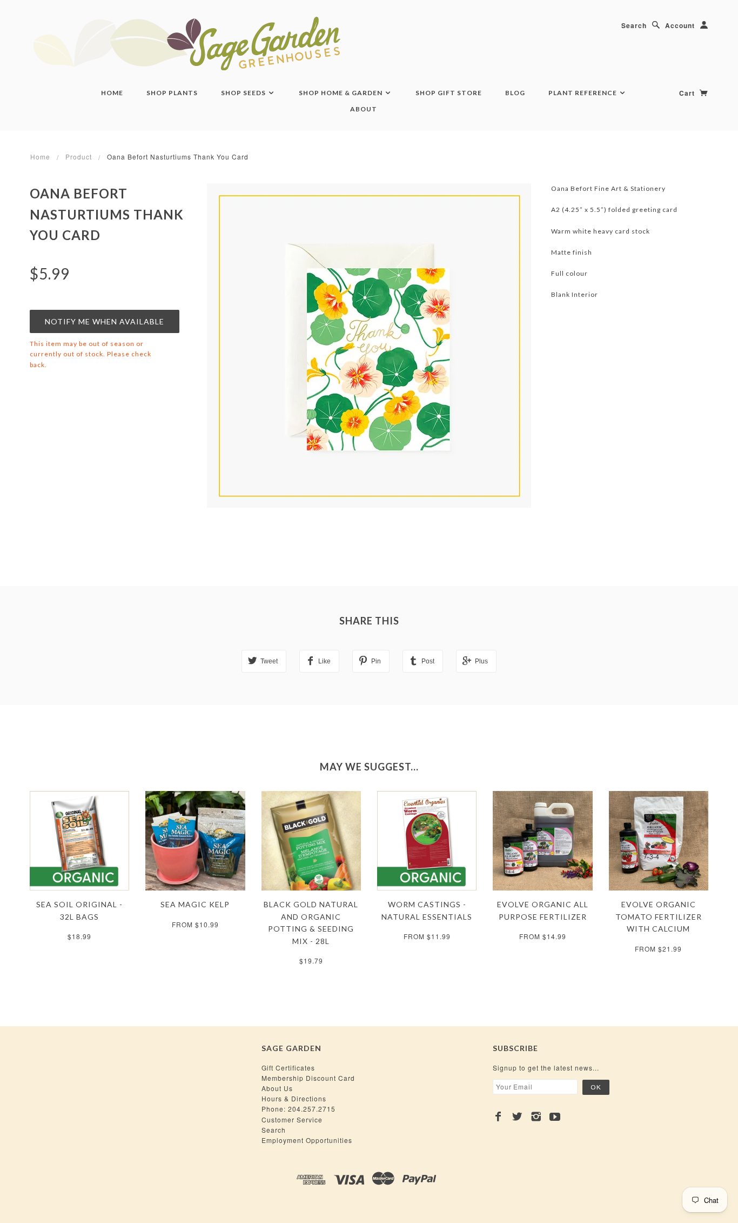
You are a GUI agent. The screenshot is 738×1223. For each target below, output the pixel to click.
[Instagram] (536, 1116)
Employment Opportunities (306, 1140)
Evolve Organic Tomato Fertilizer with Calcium (658, 916)
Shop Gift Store (448, 93)
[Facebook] (498, 1116)
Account (680, 25)
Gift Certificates (288, 1067)
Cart (688, 93)
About (363, 109)
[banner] (246, 43)
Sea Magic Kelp (195, 904)
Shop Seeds (244, 93)
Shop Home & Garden (341, 93)
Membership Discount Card (308, 1077)
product (78, 156)
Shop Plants (172, 93)
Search (634, 25)
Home (112, 93)
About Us (277, 1088)
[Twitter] (517, 1116)
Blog (515, 93)
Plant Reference (583, 93)
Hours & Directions (293, 1098)
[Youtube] (555, 1116)
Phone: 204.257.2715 (298, 1108)
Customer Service (292, 1119)
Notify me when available (104, 321)
